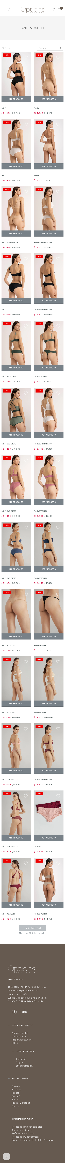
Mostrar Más (33, 927)
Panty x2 (37, 847)
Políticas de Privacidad (23, 1133)
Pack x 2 (16, 1096)
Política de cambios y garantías (27, 1126)
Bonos (15, 1106)
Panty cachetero (9, 444)
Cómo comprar (19, 1036)
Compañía (21, 1059)
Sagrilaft (20, 1062)
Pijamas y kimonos (21, 1102)
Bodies (15, 1099)
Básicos (16, 1086)
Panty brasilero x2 (9, 377)
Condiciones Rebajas (22, 1130)
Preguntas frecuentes (22, 1039)
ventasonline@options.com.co (23, 990)
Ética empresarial (24, 1065)
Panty (4, 108)
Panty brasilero (40, 377)
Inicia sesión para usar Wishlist (25, 57)
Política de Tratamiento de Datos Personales (33, 1140)
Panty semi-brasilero (10, 242)
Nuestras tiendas (20, 1033)
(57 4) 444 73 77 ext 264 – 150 (31, 986)
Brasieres (16, 1089)
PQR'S (15, 1043)
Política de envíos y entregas (25, 1136)
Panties (15, 1092)
